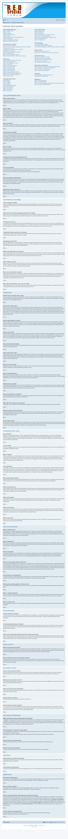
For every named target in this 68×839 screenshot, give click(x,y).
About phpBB (38, 780)
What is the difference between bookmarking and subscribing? (47, 66)
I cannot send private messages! (41, 44)
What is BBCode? (6, 80)
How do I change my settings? (9, 45)
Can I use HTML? (6, 81)
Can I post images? (7, 84)
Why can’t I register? (7, 33)
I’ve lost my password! (7, 38)
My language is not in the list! (9, 50)
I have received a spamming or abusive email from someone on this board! (50, 46)
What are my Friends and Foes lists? (42, 51)
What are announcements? (8, 86)
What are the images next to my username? (12, 52)
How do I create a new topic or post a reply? (12, 60)
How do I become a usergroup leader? (42, 35)
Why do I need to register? (8, 30)
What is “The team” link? (39, 39)
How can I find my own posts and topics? (43, 62)
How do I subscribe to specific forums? (42, 69)
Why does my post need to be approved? (11, 74)
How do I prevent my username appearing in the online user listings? (17, 46)
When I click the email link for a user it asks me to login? (14, 55)
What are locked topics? (8, 89)
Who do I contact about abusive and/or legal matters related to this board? (49, 83)
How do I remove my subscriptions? (42, 70)
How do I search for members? (41, 60)
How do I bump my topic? (8, 75)
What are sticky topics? (8, 87)
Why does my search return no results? (43, 58)
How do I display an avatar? (8, 53)
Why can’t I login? (6, 35)
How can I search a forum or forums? (42, 56)
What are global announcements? (10, 85)
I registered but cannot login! (9, 34)
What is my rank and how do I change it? (11, 54)
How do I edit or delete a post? (9, 61)
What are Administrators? (40, 30)
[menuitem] (4, 20)
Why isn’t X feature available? (40, 81)
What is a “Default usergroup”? (41, 38)
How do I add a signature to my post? (10, 62)
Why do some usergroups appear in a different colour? (45, 37)
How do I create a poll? (7, 64)
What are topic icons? (7, 90)
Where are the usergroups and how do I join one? (44, 34)
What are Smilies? (6, 82)
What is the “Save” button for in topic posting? (12, 73)
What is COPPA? (6, 32)
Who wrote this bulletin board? (41, 80)
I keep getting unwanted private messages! (43, 45)
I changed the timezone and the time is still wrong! (13, 49)
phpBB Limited (40, 779)
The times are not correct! (8, 48)
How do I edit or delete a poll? (9, 66)
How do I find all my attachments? (41, 76)
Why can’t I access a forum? (9, 68)
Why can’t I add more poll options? (10, 65)
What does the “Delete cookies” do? (10, 41)
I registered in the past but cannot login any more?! (13, 37)
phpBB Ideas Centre (7, 789)
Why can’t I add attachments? (9, 69)
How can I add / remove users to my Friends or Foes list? (46, 52)
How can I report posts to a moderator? (11, 71)
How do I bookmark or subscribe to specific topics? (45, 67)
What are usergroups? (39, 33)
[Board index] (26, 10)
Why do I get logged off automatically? (10, 39)
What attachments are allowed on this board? (44, 74)
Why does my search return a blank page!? (43, 59)
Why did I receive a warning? (9, 70)
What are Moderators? (39, 32)
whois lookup (35, 798)
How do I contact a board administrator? (43, 84)
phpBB (21, 245)
